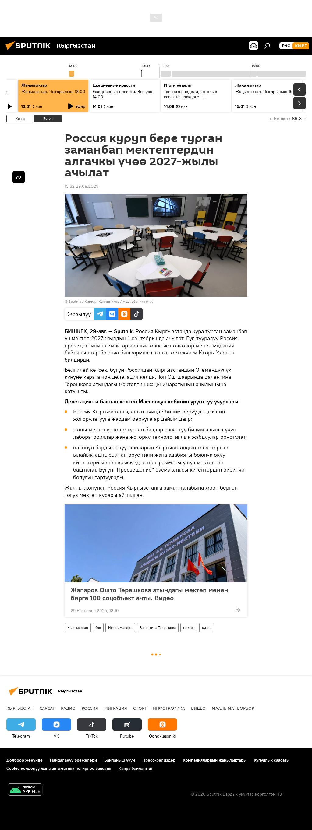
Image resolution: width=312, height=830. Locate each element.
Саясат (47, 708)
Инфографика (169, 708)
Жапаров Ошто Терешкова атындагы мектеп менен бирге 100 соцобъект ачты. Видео (149, 594)
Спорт (140, 708)
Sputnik (75, 301)
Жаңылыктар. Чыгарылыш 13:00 (53, 91)
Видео (198, 708)
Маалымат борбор (233, 708)
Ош (98, 627)
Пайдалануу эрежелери (73, 760)
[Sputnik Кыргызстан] (30, 51)
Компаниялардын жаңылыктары (214, 760)
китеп (206, 627)
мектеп (189, 627)
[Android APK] (25, 790)
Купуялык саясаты (271, 760)
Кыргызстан (77, 627)
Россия (90, 708)
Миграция (115, 708)
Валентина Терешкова (158, 627)
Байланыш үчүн (119, 760)
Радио (68, 708)
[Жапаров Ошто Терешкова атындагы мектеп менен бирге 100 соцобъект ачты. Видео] (156, 543)
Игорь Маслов (120, 627)
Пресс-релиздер (159, 760)
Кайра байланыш (135, 768)
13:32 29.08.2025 (81, 186)
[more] (238, 610)
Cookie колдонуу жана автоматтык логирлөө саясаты (58, 768)
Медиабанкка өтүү (137, 301)
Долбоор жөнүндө (24, 760)
